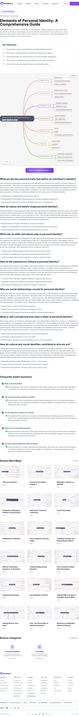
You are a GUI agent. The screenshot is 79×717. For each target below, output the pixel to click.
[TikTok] (50, 714)
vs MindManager (31, 693)
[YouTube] (39, 714)
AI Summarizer (17, 680)
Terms (77, 714)
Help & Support (57, 690)
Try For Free (74, 3)
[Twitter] (32, 714)
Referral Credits (4, 688)
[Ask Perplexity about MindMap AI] (15, 708)
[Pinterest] (43, 714)
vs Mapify (29, 682)
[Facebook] (29, 714)
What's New (3, 690)
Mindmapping (44, 680)
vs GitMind (29, 688)
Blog (55, 680)
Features (28, 3)
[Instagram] (46, 714)
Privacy (73, 714)
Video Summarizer (18, 690)
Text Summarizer (18, 685)
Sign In (66, 3)
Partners (70, 688)
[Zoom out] (3, 161)
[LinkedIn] (36, 714)
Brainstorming (44, 682)
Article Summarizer (18, 682)
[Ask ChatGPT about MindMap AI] (7, 708)
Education (43, 693)
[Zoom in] (10, 161)
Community (70, 685)
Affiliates (70, 690)
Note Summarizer (18, 693)
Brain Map (43, 690)
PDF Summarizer (18, 688)
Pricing (36, 3)
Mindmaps (56, 685)
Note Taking (43, 685)
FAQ (55, 688)
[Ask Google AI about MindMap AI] (11, 708)
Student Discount (4, 685)
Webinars (56, 682)
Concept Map (44, 688)
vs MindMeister (31, 685)
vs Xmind (29, 680)
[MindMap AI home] (5, 673)
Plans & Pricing (3, 682)
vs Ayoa (29, 690)
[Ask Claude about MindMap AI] (18, 708)
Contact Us (70, 682)
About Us (70, 680)
